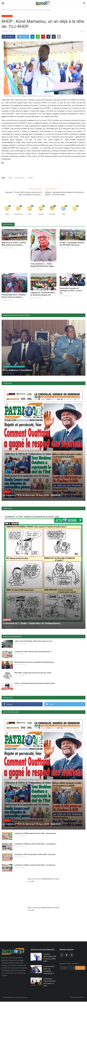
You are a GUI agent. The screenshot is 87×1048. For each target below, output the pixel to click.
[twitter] (67, 955)
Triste (63, 214)
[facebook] (62, 955)
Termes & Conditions (77, 997)
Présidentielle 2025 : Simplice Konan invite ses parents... (13, 296)
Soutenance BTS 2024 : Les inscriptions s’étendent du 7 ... (49, 970)
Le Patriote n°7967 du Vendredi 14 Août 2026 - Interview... (35, 854)
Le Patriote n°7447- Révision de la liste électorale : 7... (33, 651)
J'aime (7, 214)
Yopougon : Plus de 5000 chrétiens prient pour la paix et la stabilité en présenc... (23, 193)
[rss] (72, 955)
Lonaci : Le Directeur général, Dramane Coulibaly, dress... (35, 683)
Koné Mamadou (20, 178)
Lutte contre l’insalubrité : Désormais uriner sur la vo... (34, 641)
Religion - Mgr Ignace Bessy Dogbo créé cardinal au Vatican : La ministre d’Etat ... (64, 193)
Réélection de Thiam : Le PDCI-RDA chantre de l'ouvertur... (14, 244)
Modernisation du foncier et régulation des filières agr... (34, 662)
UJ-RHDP (30, 178)
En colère (52, 214)
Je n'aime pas (18, 214)
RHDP (10, 178)
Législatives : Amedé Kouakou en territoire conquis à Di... (43, 293)
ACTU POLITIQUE (11, 10)
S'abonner (80, 968)
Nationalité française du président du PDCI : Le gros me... (71, 290)
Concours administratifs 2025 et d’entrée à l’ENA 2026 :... (49, 957)
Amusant (41, 214)
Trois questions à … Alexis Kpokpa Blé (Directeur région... (43, 265)
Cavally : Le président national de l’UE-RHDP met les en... (72, 244)
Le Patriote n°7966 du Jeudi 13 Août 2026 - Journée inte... (35, 865)
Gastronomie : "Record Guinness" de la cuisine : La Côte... (49, 982)
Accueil (3, 10)
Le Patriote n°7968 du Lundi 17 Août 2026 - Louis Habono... (35, 844)
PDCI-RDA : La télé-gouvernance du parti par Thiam (32, 673)
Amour (29, 214)
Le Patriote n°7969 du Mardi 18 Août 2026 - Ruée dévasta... (35, 833)
